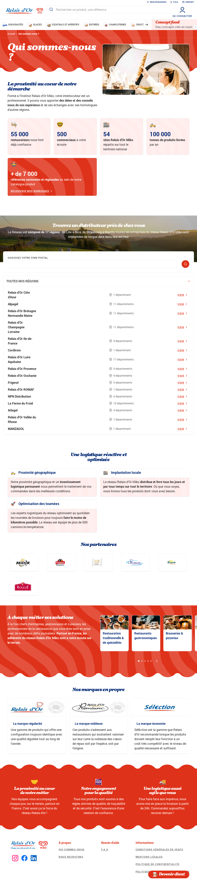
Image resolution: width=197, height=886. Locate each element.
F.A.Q (104, 849)
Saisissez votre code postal (28, 257)
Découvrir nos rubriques (30, 191)
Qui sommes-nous (72, 849)
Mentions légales (149, 856)
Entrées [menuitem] (94, 24)
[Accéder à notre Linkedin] (33, 858)
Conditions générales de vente (159, 849)
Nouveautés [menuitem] (15, 24)
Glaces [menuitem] (37, 24)
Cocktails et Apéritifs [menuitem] (65, 24)
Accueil (11, 33)
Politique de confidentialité (157, 864)
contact (189, 2)
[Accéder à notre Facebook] (24, 858)
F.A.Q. (175, 2)
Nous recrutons (71, 856)
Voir (181, 294)
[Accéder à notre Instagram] (15, 858)
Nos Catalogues (158, 2)
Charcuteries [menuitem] (117, 24)
